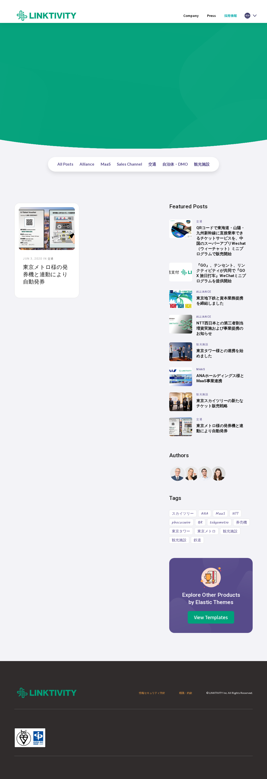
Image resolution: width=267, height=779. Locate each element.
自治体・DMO (175, 164)
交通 (152, 164)
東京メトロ (206, 531)
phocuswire (181, 522)
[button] (230, 15)
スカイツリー (183, 514)
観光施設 (202, 164)
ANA (204, 514)
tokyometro (219, 522)
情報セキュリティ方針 (152, 692)
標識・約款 (185, 692)
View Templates (211, 617)
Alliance (87, 164)
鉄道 (197, 540)
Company (191, 15)
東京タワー (181, 531)
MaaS (106, 164)
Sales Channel (129, 164)
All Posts (65, 164)
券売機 (241, 522)
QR (200, 522)
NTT (235, 514)
